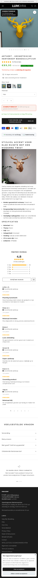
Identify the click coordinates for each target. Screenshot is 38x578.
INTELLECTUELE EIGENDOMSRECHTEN (15, 543)
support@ (13, 495)
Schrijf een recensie (16, 279)
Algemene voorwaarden (9, 546)
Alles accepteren (19, 569)
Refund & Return (7, 551)
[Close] (35, 554)
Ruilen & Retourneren (8, 534)
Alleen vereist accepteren (19, 573)
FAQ (3, 522)
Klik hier (16, 497)
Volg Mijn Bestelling (8, 519)
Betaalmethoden (7, 537)
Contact (4, 540)
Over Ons (5, 525)
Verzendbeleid (6, 528)
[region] (19, 471)
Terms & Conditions (8, 549)
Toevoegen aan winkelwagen (21, 121)
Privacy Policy (6, 531)
